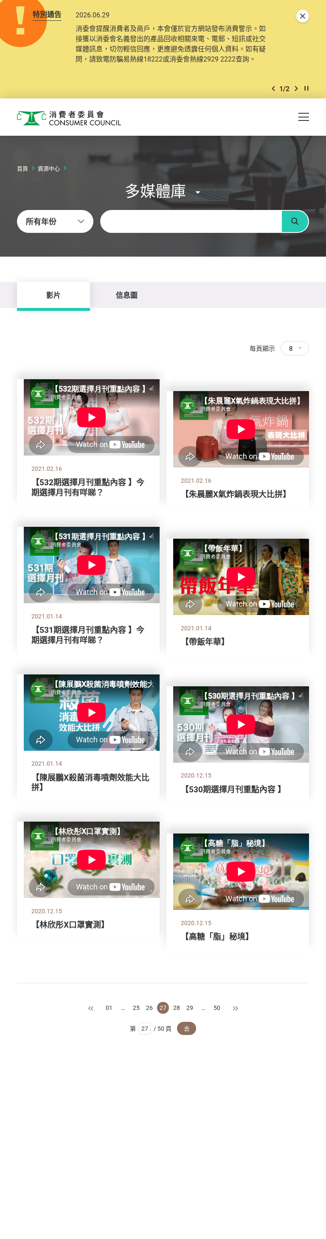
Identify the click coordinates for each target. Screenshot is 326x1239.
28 (176, 1008)
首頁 (22, 168)
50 (217, 1008)
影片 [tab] (53, 295)
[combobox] (55, 221)
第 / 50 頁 (151, 1028)
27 (163, 1008)
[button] (273, 88)
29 (189, 1008)
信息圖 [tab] (127, 295)
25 (136, 1008)
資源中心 (49, 168)
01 (109, 1008)
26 (149, 1008)
